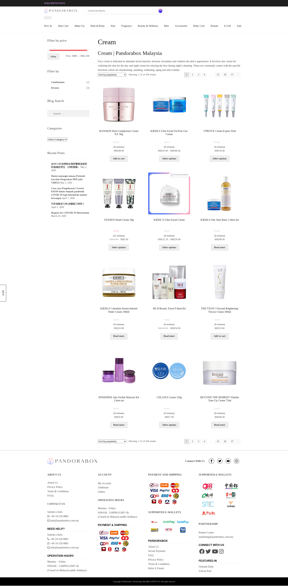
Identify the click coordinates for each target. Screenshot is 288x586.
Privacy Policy (55, 487)
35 (218, 74)
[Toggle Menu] (48, 17)
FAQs (50, 495)
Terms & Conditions (58, 491)
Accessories (181, 25)
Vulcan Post (205, 571)
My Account (104, 483)
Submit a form (54, 511)
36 (225, 74)
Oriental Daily (206, 566)
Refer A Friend (156, 568)
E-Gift (227, 25)
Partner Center (206, 532)
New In (48, 25)
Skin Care (63, 25)
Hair (113, 25)
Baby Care (199, 25)
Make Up (79, 25)
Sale (239, 25)
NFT (3, 293)
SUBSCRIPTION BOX (54, 3)
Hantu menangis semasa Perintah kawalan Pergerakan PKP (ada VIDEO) (68, 179)
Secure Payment (156, 551)
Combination (57, 82)
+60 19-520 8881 (59, 516)
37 (232, 74)
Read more (219, 247)
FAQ (151, 555)
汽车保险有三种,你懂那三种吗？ (67, 204)
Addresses (103, 487)
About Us (52, 482)
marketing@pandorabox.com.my (216, 536)
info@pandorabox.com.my (64, 520)
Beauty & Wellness (148, 25)
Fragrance (126, 25)
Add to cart (119, 158)
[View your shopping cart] (215, 8)
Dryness (55, 88)
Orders (101, 491)
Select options (169, 158)
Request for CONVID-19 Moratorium (70, 213)
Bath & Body (97, 25)
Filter (53, 56)
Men (166, 25)
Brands (214, 25)
